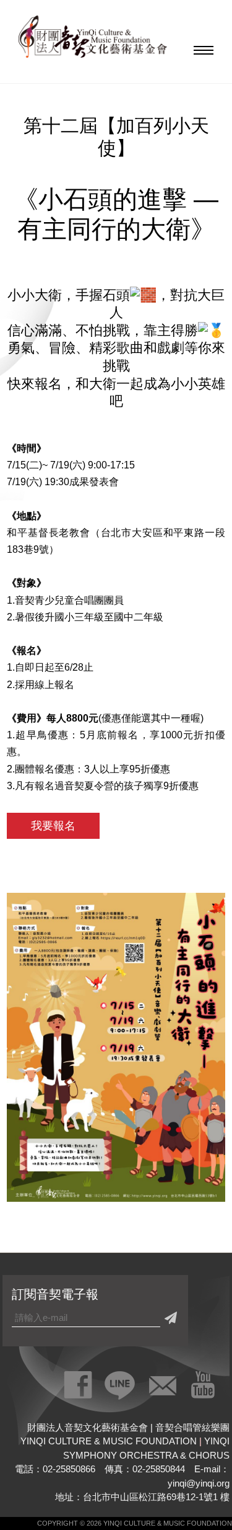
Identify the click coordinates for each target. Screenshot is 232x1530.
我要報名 (53, 826)
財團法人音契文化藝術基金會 (93, 40)
